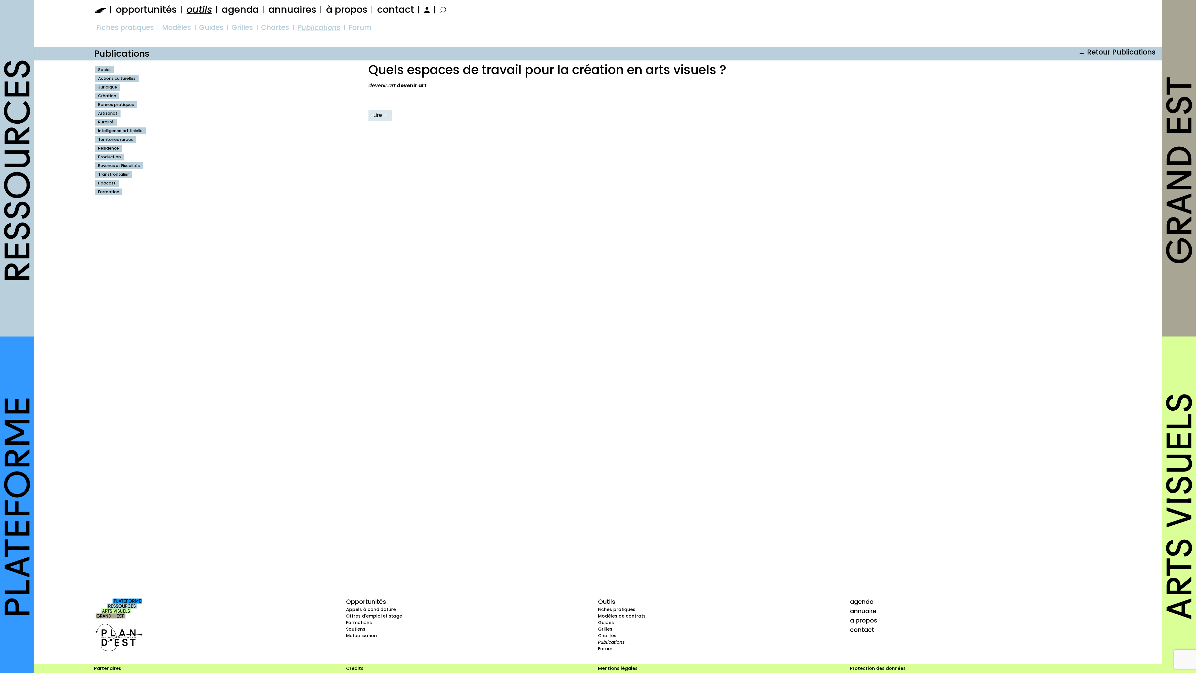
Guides (211, 27)
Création (107, 95)
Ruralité (106, 122)
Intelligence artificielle (120, 130)
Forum (360, 27)
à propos (347, 9)
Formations (359, 622)
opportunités (146, 9)
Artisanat (107, 113)
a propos (863, 620)
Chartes (275, 27)
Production (109, 157)
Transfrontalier (113, 174)
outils (199, 9)
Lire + (380, 115)
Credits (354, 668)
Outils (606, 601)
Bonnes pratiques (116, 104)
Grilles (242, 27)
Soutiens (355, 629)
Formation (108, 191)
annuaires (292, 9)
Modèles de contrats (622, 616)
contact (395, 9)
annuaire (863, 611)
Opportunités (366, 601)
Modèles (176, 27)
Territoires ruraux (115, 139)
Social (104, 69)
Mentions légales (618, 668)
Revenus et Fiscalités (119, 165)
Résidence (108, 148)
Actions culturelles (116, 78)
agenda (240, 9)
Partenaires (107, 668)
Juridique (107, 87)
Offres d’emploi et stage (374, 616)
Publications (318, 27)
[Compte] (426, 9)
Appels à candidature (371, 609)
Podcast (107, 183)
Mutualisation (361, 635)
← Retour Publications (1117, 52)
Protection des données (878, 668)
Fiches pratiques (125, 27)
